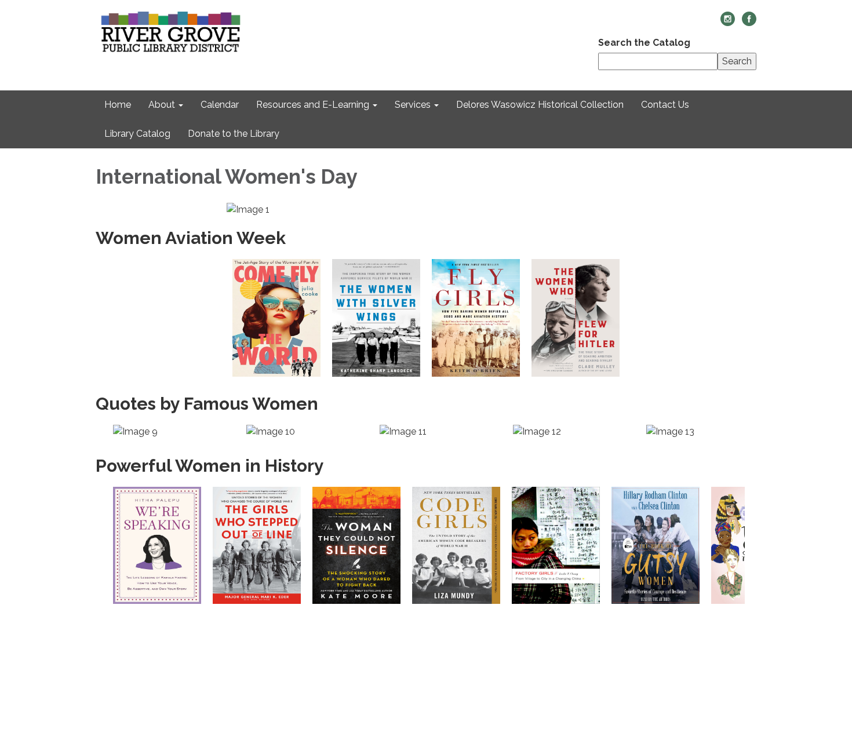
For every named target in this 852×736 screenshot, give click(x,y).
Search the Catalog (644, 42)
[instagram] (727, 22)
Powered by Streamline (664, 681)
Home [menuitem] (117, 104)
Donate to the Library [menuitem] (233, 133)
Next (753, 432)
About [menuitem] (161, 104)
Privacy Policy (723, 632)
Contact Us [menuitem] (665, 104)
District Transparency (702, 649)
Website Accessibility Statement (679, 665)
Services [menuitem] (413, 104)
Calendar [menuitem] (220, 104)
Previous (101, 432)
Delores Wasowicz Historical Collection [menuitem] (540, 104)
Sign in (741, 681)
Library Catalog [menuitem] (137, 133)
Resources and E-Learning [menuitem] (312, 104)
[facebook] (749, 22)
